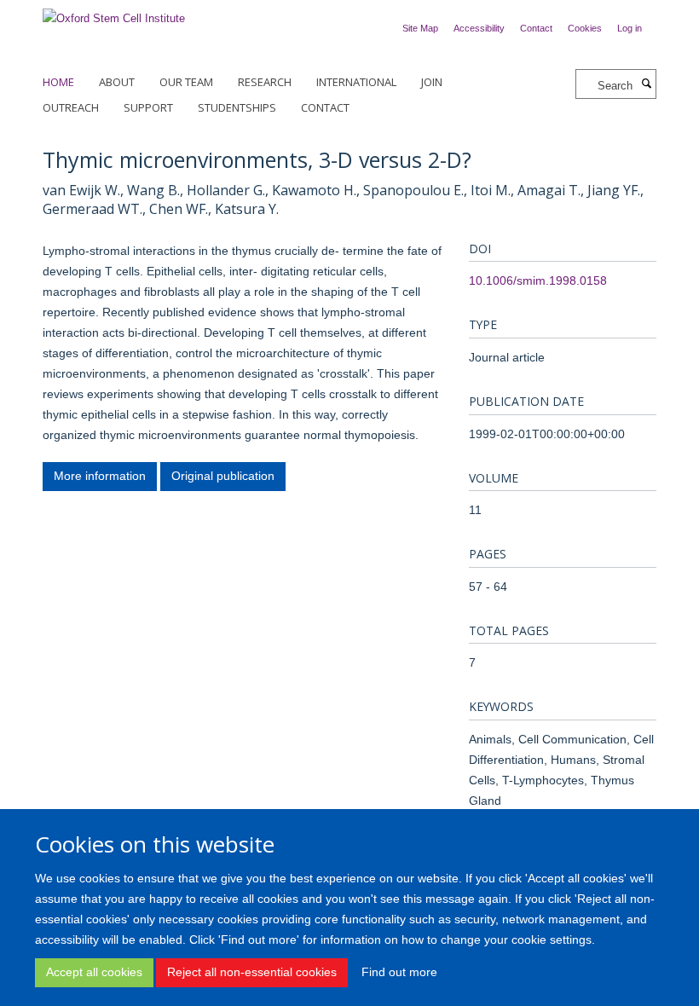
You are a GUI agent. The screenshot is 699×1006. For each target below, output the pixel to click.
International (356, 82)
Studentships (237, 107)
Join (431, 82)
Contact (536, 28)
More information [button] (100, 476)
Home (58, 82)
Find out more (399, 972)
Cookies (585, 28)
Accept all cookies (94, 972)
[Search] (646, 84)
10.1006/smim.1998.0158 (538, 280)
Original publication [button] (222, 476)
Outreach (71, 107)
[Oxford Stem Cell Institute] (114, 13)
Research (265, 82)
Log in (629, 28)
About (117, 82)
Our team (186, 82)
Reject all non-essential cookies (252, 972)
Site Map (420, 28)
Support (148, 107)
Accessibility (479, 28)
